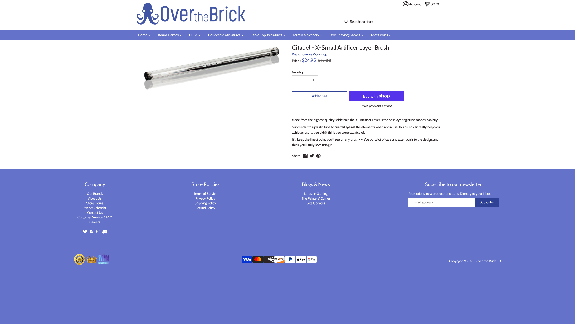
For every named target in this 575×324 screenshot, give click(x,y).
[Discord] (104, 231)
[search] (345, 21)
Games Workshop (314, 54)
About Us (94, 198)
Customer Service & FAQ (94, 217)
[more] (313, 80)
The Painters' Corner (316, 198)
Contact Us (95, 213)
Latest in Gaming (315, 194)
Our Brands (95, 194)
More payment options (377, 106)
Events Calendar (95, 208)
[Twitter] (85, 231)
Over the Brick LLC (488, 261)
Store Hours (94, 203)
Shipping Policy (205, 203)
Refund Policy (205, 208)
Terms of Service (205, 194)
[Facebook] (91, 231)
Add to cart (319, 96)
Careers (94, 222)
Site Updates (316, 203)
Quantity (297, 72)
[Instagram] (98, 231)
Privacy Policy (205, 198)
